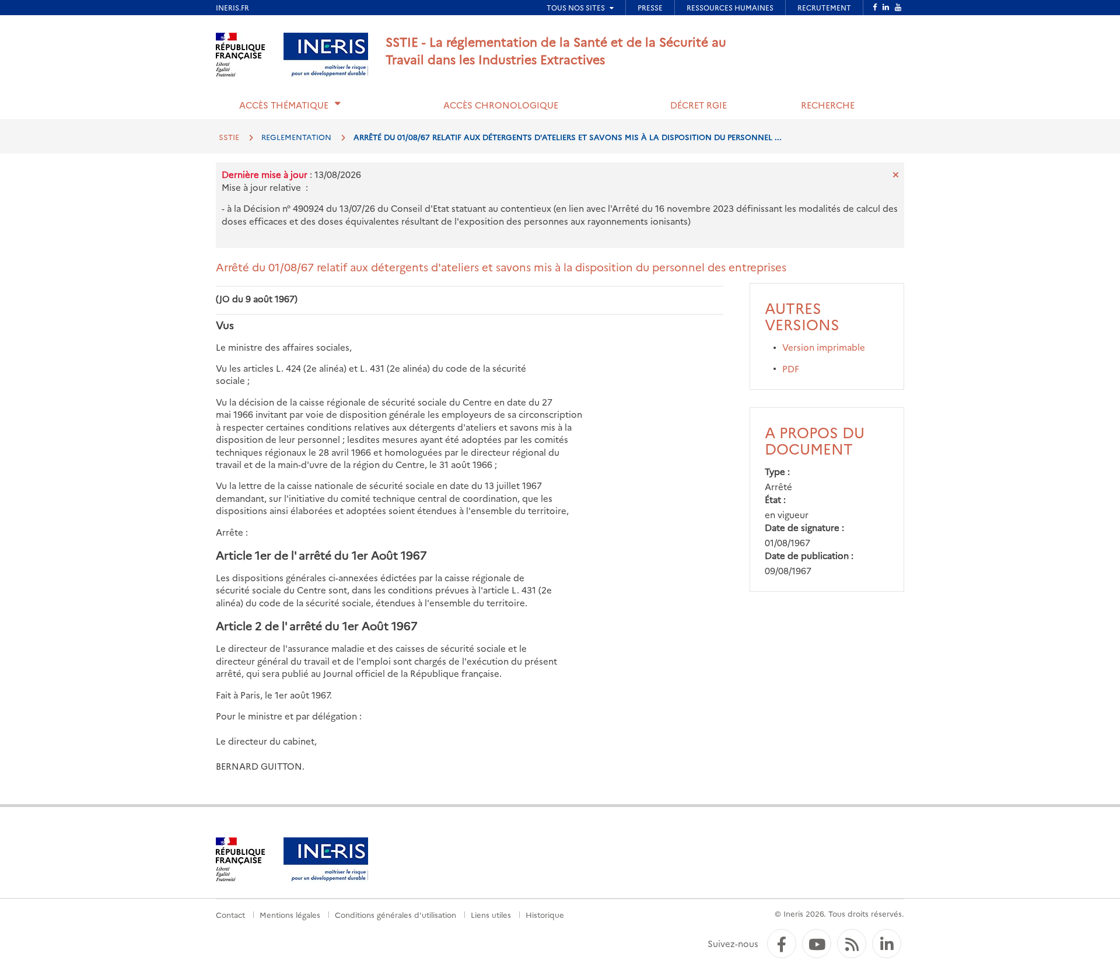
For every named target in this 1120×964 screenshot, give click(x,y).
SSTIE (229, 136)
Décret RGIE (698, 105)
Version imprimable (823, 347)
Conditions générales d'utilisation (395, 914)
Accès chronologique (500, 105)
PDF (790, 368)
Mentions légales (290, 914)
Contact (230, 914)
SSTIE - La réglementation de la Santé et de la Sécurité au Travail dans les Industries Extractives (556, 50)
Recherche (828, 105)
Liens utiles (491, 914)
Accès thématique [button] (283, 105)
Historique (545, 914)
